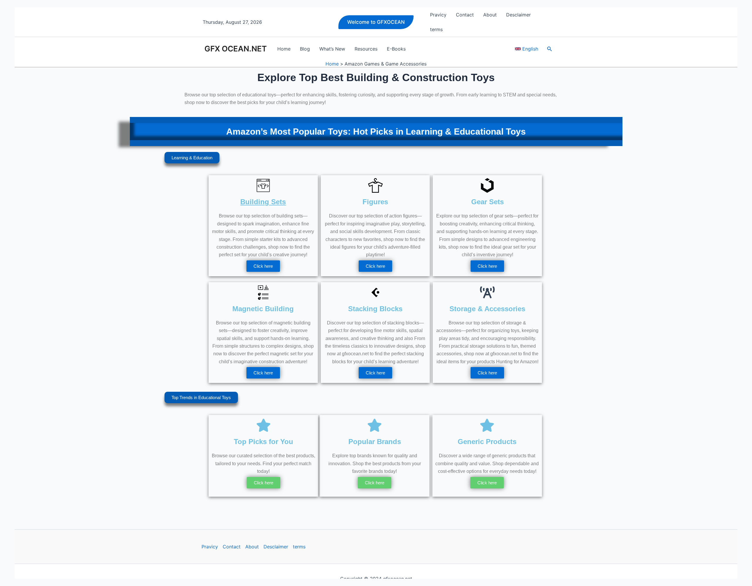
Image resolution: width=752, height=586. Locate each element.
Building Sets (263, 202)
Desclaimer (275, 547)
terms (299, 547)
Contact (232, 547)
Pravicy (210, 547)
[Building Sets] (263, 185)
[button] (376, 22)
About (252, 547)
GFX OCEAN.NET (235, 48)
